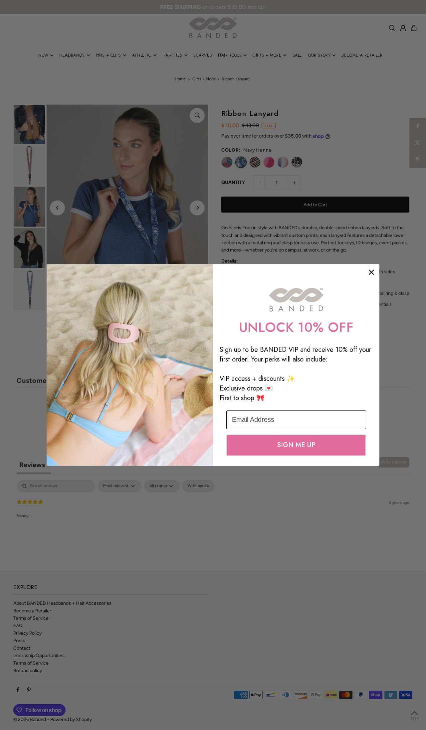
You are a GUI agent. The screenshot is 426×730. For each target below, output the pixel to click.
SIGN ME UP (296, 445)
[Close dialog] (371, 272)
